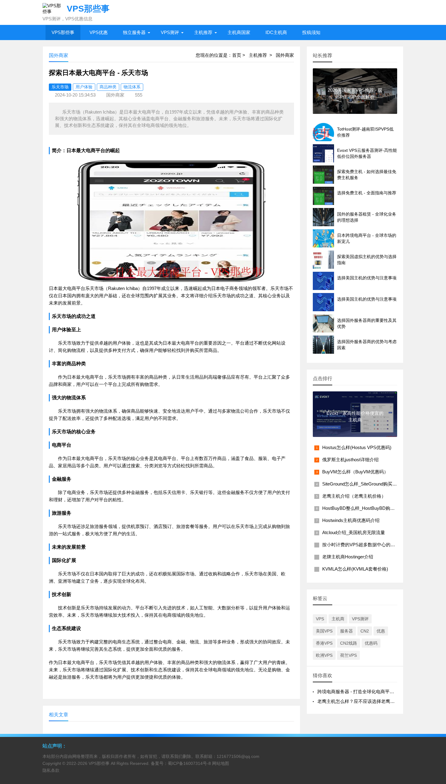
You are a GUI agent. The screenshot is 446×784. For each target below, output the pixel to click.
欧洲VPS (324, 655)
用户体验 (84, 86)
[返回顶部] (433, 699)
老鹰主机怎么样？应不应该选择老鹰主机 (358, 701)
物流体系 (131, 86)
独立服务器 (134, 32)
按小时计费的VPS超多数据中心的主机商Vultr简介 (372, 544)
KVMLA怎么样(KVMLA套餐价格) (355, 568)
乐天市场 (60, 86)
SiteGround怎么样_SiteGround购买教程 (361, 483)
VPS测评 (170, 32)
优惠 (381, 631)
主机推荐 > (262, 55)
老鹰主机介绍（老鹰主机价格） (354, 496)
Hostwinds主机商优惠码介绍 (351, 520)
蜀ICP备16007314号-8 (189, 763)
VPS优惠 (99, 32)
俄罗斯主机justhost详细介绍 (350, 459)
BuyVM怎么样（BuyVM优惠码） (355, 471)
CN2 (364, 631)
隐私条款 (50, 770)
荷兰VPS (348, 655)
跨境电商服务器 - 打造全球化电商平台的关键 (362, 691)
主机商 (338, 618)
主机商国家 (239, 32)
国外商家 (285, 55)
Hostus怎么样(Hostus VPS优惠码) (356, 447)
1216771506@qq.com (238, 756)
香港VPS (324, 643)
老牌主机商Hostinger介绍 (347, 556)
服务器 (346, 631)
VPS (320, 618)
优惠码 (371, 643)
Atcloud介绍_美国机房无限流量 (353, 532)
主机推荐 (203, 32)
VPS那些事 (63, 32)
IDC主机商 (276, 32)
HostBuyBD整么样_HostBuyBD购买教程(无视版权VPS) (378, 508)
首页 (236, 55)
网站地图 (220, 763)
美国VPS (324, 631)
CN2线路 (348, 643)
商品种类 (108, 86)
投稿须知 (311, 32)
